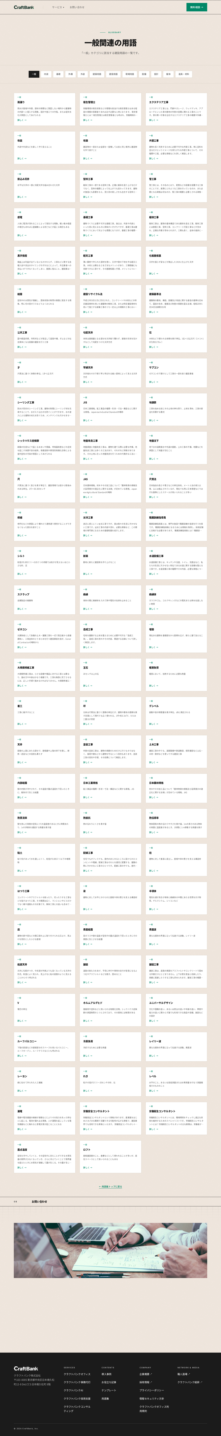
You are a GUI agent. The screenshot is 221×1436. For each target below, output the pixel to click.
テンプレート (109, 1390)
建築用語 (97, 74)
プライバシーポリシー (152, 1390)
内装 (46, 74)
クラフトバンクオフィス (77, 1374)
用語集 (105, 1398)
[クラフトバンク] (24, 7)
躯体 (168, 74)
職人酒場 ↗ (183, 1374)
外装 (83, 74)
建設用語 (113, 74)
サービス (58, 7)
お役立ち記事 (109, 1382)
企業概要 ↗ (146, 1374)
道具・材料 (184, 74)
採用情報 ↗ (146, 1382)
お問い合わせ (77, 7)
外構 (70, 74)
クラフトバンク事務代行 (77, 1382)
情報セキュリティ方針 (152, 1398)
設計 (156, 74)
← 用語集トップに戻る (110, 1186)
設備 (144, 74)
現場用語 (130, 74)
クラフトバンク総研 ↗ (190, 1382)
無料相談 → (196, 7)
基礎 (58, 74)
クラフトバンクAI (73, 1390)
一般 (34, 74)
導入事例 (106, 1374)
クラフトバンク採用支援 (77, 1398)
